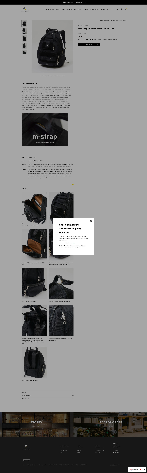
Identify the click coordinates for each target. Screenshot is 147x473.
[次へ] (116, 2)
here (74, 243)
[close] (91, 221)
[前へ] (31, 2)
